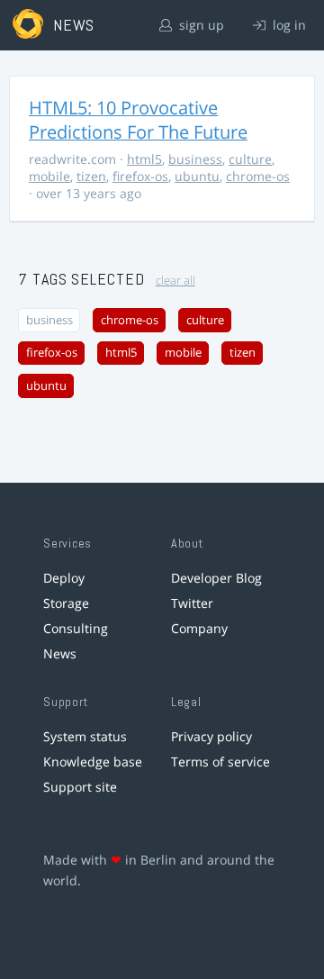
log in (287, 24)
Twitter (192, 603)
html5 (144, 159)
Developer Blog (216, 577)
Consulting (75, 628)
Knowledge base (92, 761)
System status (85, 736)
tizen (91, 176)
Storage (66, 603)
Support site (80, 786)
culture (250, 159)
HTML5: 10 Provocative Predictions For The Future (138, 119)
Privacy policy (211, 736)
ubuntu (197, 176)
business (195, 159)
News (59, 653)
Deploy (64, 577)
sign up (200, 24)
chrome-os (258, 176)
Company (199, 628)
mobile (49, 176)
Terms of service (220, 761)
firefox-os (140, 176)
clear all (175, 280)
